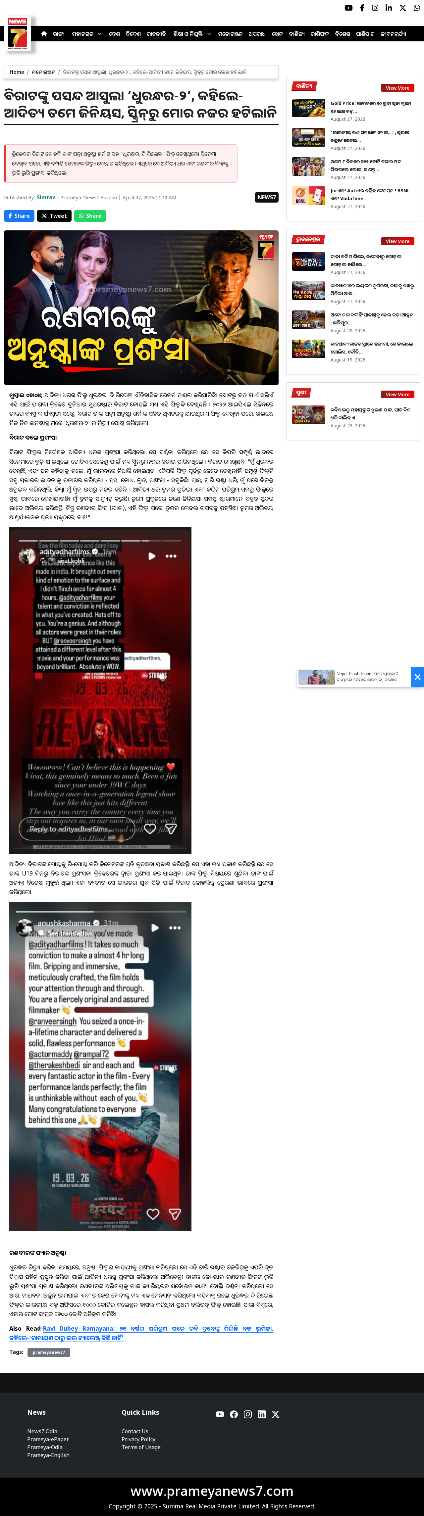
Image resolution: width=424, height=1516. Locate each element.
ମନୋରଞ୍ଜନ (230, 33)
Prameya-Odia (45, 1447)
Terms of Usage (141, 1447)
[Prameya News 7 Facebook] (362, 8)
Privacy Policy (138, 1439)
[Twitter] (276, 1416)
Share (22, 215)
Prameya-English (48, 1455)
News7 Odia (42, 1431)
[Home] (44, 34)
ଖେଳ (277, 33)
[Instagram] (248, 1416)
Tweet (58, 215)
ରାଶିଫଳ (320, 33)
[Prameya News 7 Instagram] (375, 8)
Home (17, 72)
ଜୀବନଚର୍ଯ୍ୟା (393, 33)
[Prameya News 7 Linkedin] (388, 8)
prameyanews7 (49, 1352)
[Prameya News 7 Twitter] (403, 8)
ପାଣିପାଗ (365, 33)
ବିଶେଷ (342, 33)
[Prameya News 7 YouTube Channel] (348, 8)
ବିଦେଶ (133, 33)
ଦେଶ (114, 33)
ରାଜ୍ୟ (59, 33)
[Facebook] (234, 1416)
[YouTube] (220, 1416)
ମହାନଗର (82, 33)
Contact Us (135, 1431)
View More (397, 88)
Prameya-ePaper (48, 1439)
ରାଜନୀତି (156, 33)
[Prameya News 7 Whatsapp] (416, 8)
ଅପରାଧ (257, 33)
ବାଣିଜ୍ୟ (297, 33)
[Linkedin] (262, 1416)
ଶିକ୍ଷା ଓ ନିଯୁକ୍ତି (188, 33)
